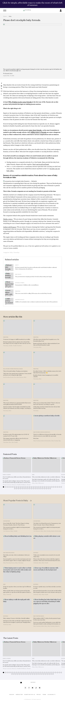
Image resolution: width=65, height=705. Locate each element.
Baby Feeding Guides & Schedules (41, 432)
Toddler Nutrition (17, 345)
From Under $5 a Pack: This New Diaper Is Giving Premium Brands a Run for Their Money (16, 524)
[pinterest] (39, 687)
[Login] (61, 11)
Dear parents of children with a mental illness (27, 285)
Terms (44, 694)
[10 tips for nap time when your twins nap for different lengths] (17, 574)
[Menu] (4, 10)
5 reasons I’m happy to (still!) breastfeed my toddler (16, 339)
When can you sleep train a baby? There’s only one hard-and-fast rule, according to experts (46, 403)
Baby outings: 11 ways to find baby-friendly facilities (16, 618)
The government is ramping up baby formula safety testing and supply (33, 276)
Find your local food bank (40, 164)
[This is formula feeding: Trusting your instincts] (17, 359)
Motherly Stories (19, 282)
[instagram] (25, 687)
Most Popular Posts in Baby (15, 500)
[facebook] (29, 687)
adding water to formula (38, 132)
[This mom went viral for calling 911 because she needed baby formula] (9, 292)
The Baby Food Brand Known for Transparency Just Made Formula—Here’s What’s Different (47, 524)
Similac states (8, 219)
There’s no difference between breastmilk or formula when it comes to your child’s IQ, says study (47, 435)
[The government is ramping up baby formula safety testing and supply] (9, 276)
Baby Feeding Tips (56, 441)
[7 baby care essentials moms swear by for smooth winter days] (47, 543)
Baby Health (18, 274)
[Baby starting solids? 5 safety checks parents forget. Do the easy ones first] (47, 606)
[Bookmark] (1, 94)
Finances (14, 485)
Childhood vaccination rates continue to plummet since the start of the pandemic (36, 302)
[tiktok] (36, 687)
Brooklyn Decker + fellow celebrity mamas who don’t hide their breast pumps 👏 (47, 372)
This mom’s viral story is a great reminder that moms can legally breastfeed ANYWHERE (17, 403)
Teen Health (15, 442)
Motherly (35, 552)
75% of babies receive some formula (20, 102)
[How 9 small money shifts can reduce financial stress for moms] (17, 464)
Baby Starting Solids (38, 616)
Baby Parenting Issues (8, 552)
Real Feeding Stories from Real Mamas (13, 369)
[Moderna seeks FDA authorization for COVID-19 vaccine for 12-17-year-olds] (17, 422)
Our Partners (6, 521)
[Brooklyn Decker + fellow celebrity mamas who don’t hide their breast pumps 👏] (47, 359)
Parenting (16, 252)
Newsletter (19, 694)
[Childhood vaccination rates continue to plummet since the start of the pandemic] (9, 301)
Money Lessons (7, 474)
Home (5, 16)
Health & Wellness (21, 485)
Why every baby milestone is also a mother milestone (46, 477)
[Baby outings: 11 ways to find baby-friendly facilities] (17, 606)
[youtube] (32, 687)
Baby (10, 16)
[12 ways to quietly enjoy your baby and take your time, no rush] (47, 574)
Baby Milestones (39, 483)
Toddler (10, 345)
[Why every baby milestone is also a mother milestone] (46, 464)
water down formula (35, 130)
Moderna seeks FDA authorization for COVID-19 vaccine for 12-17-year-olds (16, 435)
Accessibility (52, 694)
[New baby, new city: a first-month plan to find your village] (17, 543)
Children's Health (19, 299)
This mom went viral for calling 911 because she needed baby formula (33, 293)
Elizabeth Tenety (9, 73)
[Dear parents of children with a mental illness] (9, 284)
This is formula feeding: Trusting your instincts (15, 371)
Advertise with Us (29, 694)
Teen (10, 442)
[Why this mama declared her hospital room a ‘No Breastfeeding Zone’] (47, 327)
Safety (17, 265)
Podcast (11, 694)
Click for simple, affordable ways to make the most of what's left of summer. (32, 4)
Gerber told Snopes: (10, 227)
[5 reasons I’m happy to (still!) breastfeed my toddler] (17, 327)
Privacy (39, 694)
